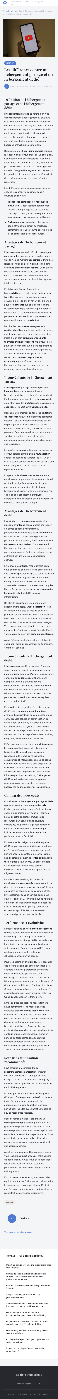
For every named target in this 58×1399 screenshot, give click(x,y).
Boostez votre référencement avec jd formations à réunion (28, 1287)
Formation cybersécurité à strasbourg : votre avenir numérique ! (27, 1332)
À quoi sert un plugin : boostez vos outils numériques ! (25, 1350)
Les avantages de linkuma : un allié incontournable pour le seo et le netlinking (26, 1314)
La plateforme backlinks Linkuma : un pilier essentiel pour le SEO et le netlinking (27, 1323)
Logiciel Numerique (29, 1374)
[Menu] (52, 3)
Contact (38, 1383)
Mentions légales (23, 1383)
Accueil (6, 11)
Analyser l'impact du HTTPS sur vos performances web (23, 1296)
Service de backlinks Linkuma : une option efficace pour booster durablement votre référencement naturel (26, 1276)
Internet (14, 11)
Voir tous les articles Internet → (19, 1232)
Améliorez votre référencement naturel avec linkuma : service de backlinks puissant (27, 1305)
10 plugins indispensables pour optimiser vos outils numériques (27, 1340)
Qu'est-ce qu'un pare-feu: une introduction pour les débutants (28, 1266)
